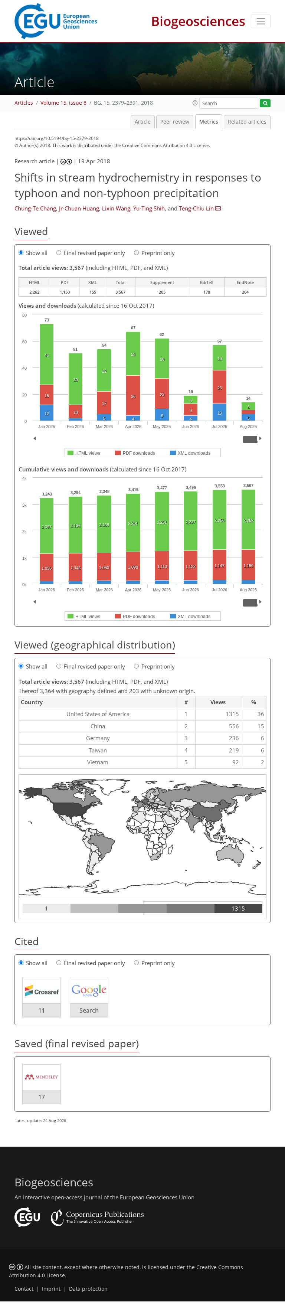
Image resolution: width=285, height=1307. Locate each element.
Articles (23, 102)
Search (89, 1010)
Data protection (88, 1288)
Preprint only (158, 253)
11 (41, 1010)
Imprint (51, 1288)
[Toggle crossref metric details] (41, 990)
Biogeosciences (198, 21)
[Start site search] (265, 103)
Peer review (174, 121)
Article (143, 121)
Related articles (247, 121)
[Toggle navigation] (261, 21)
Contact (23, 1288)
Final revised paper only (94, 253)
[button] (195, 102)
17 (41, 1097)
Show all (37, 253)
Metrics (208, 121)
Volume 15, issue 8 (63, 102)
